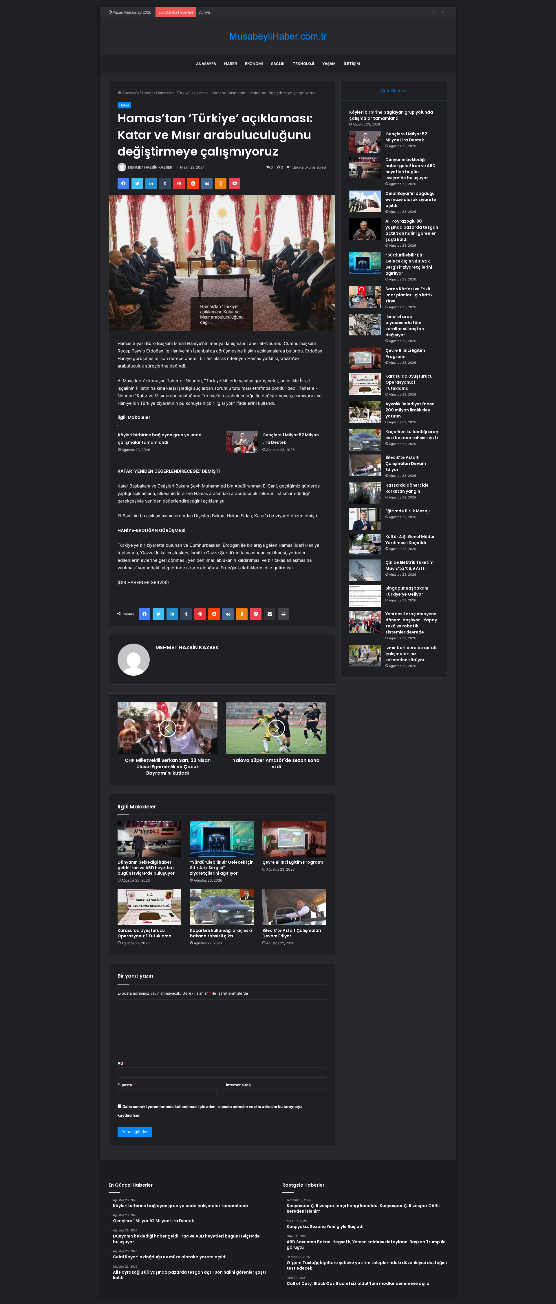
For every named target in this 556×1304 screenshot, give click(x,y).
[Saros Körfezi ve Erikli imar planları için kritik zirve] (365, 297)
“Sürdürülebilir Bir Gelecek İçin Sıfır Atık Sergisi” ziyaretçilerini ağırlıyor (222, 867)
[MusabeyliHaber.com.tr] (278, 36)
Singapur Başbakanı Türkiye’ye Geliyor (406, 591)
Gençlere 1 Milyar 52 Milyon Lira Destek (406, 137)
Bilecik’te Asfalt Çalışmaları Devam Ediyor (291, 933)
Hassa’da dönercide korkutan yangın (407, 488)
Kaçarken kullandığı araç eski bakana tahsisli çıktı (221, 933)
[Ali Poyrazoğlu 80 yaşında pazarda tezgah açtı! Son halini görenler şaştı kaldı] (365, 229)
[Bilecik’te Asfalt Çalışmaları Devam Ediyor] (294, 907)
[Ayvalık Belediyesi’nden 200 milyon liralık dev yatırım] (365, 412)
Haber (230, 63)
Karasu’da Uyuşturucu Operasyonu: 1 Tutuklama (144, 933)
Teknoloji (303, 63)
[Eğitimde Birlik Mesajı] (365, 519)
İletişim (352, 63)
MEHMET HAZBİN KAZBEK (150, 167)
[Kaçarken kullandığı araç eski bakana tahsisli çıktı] (222, 907)
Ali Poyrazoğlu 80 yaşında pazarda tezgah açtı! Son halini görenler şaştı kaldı (411, 230)
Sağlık (278, 63)
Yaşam (329, 63)
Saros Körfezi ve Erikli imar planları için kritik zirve (409, 295)
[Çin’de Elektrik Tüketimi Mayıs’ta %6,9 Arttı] (365, 570)
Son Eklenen (394, 90)
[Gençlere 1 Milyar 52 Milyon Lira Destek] (242, 442)
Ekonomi (254, 63)
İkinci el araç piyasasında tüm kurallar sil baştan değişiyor (404, 326)
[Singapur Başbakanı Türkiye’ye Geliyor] (365, 596)
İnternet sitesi (239, 1085)
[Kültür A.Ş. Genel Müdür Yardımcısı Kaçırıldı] (365, 544)
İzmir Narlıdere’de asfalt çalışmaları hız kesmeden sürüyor (411, 654)
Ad (122, 1063)
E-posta (126, 1085)
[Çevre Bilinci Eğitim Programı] (294, 839)
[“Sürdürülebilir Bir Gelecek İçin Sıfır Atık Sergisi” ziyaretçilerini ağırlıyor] (222, 839)
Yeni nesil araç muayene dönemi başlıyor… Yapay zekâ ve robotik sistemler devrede (411, 623)
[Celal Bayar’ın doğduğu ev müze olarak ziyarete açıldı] (365, 201)
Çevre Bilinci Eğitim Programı (292, 862)
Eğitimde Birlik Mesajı (407, 511)
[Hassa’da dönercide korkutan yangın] (365, 493)
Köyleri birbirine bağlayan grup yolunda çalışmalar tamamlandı (391, 115)
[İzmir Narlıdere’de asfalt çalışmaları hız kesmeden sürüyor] (365, 655)
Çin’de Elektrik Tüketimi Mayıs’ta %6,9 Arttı (410, 565)
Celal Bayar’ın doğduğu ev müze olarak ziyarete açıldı (410, 199)
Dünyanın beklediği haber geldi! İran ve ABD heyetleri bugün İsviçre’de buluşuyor (271, 12)
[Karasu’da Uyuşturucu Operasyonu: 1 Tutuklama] (149, 907)
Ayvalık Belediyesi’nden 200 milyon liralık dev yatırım (410, 410)
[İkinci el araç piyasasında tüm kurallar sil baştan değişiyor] (365, 324)
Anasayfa (206, 63)
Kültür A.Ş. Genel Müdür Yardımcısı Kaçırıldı (410, 540)
